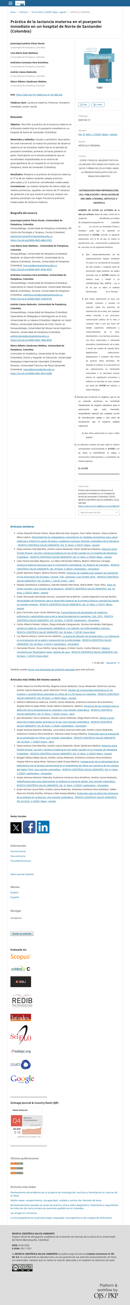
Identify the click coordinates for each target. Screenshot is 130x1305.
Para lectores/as (18, 851)
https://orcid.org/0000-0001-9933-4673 (31, 269)
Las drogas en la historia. (23, 1213)
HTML (99, 104)
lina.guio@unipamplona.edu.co (40, 265)
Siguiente (111, 662)
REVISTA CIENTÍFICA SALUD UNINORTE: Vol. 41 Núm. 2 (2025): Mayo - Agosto (71, 556)
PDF (85, 104)
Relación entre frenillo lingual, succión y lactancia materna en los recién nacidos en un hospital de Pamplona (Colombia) (67, 553)
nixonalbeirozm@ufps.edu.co (38, 369)
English (14, 892)
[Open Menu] (10, 3)
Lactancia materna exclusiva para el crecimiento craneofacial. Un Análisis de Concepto (63, 564)
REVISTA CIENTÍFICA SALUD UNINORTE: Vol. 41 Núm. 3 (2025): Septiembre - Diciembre (63, 785)
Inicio (13, 12)
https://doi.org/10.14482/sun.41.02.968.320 (39, 94)
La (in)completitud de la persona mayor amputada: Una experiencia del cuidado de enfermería (61, 1217)
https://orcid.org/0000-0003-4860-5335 (31, 240)
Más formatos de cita (90, 512)
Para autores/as (18, 856)
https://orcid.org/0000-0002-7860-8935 (31, 340)
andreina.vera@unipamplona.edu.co (42, 294)
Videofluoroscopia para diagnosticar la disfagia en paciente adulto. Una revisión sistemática (66, 781)
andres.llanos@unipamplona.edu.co (29, 336)
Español (14, 897)
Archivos (24, 12)
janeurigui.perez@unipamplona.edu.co (31, 236)
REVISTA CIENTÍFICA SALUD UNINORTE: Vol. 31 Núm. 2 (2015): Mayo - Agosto (59, 545)
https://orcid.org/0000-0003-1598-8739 (31, 298)
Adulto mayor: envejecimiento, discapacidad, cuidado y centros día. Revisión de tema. (56, 1200)
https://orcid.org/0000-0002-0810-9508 (31, 373)
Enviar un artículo (22, 933)
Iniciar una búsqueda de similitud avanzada (51, 669)
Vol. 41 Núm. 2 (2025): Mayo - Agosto (49, 12)
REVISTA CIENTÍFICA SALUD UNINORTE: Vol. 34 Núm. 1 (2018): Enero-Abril (56, 632)
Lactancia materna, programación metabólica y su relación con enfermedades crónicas (63, 628)
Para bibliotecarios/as (20, 860)
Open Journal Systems (22, 874)
